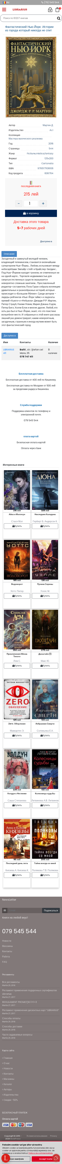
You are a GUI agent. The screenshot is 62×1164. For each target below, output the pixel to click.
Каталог (7, 1084)
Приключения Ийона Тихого (17, 655)
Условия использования (37, 1136)
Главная (8, 1058)
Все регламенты (11, 982)
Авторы (7, 1089)
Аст (51, 130)
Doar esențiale (16, 1159)
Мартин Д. (48, 125)
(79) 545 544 (51, 2)
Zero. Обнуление (17, 723)
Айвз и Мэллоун (17, 514)
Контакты (7, 951)
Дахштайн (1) (45, 653)
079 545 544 (19, 931)
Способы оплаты (11, 1018)
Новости (6, 941)
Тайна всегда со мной (45, 863)
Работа (6, 956)
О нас (6, 1063)
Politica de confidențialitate (41, 1153)
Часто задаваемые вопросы (17, 1034)
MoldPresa (15, 1138)
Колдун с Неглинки (17, 793)
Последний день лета (17, 863)
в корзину (32, 213)
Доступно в (46, 241)
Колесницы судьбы (45, 793)
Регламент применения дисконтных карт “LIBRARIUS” (30, 1010)
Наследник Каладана (45, 514)
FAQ (4, 962)
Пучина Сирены (45, 584)
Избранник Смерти (45, 723)
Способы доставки (12, 1026)
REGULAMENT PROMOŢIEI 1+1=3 (19, 1002)
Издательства (10, 1094)
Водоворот (17, 584)
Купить (18, 526)
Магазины (7, 946)
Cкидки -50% (10, 1100)
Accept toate (45, 1159)
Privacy (53, 1136)
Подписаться (51, 910)
